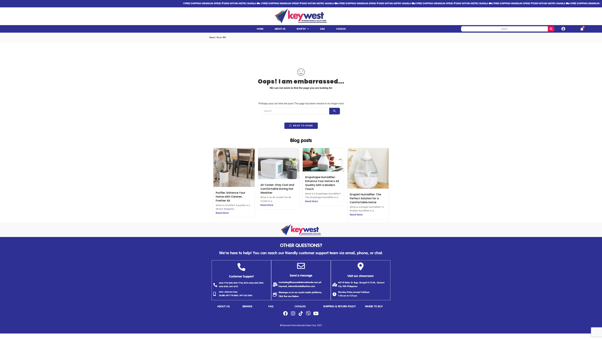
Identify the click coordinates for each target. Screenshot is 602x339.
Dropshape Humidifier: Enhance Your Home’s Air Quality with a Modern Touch (322, 183)
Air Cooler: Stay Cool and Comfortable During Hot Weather (277, 189)
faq (270, 306)
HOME (260, 29)
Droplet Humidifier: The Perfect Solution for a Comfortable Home (365, 198)
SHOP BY (301, 29)
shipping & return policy (339, 306)
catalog (300, 306)
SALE (322, 29)
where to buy (374, 306)
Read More (222, 213)
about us (223, 306)
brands (247, 306)
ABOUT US (280, 29)
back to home (302, 125)
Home (212, 37)
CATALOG (341, 29)
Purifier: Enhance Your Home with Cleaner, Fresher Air (230, 196)
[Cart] (581, 29)
